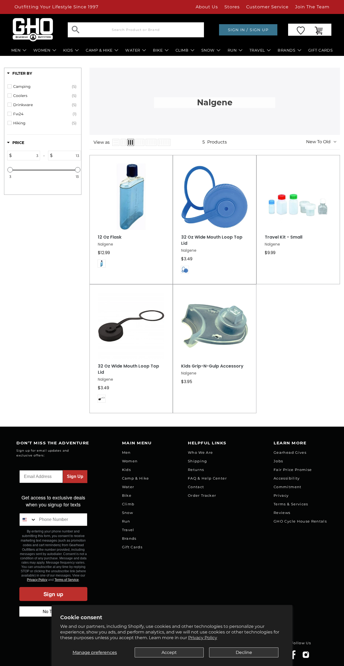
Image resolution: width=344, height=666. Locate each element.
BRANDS (286, 50)
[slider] (10, 169)
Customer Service (267, 6)
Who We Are (200, 452)
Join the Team (312, 6)
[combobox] (28, 519)
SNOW (208, 50)
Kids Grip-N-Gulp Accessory (212, 366)
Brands (129, 538)
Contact (196, 487)
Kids (126, 469)
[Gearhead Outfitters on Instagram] (305, 656)
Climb (128, 504)
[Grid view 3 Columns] (130, 142)
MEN (15, 50)
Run (126, 521)
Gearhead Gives (290, 452)
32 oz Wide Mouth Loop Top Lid (211, 240)
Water (128, 487)
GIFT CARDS (320, 50)
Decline (244, 652)
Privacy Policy (202, 637)
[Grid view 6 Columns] (164, 142)
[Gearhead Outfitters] (33, 29)
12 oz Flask (109, 237)
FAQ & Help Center (207, 478)
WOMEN (41, 50)
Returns (196, 469)
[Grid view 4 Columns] (139, 142)
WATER (132, 50)
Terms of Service (67, 580)
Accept (169, 652)
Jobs (278, 461)
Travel (128, 530)
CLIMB (181, 50)
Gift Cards (132, 547)
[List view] (115, 142)
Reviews (282, 512)
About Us (207, 6)
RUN (232, 50)
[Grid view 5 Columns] (151, 142)
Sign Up (75, 476)
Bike (126, 495)
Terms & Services (291, 504)
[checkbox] (45, 86)
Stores (232, 6)
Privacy (281, 495)
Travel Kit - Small (283, 237)
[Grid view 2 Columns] (123, 142)
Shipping (197, 461)
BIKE (158, 50)
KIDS (68, 50)
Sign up (53, 594)
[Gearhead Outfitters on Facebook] (293, 658)
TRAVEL (257, 50)
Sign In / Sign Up (248, 29)
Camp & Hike (135, 478)
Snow (127, 512)
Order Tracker (202, 495)
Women (130, 461)
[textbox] (26, 155)
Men (126, 452)
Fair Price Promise (293, 469)
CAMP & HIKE (99, 50)
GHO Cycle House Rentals (300, 521)
